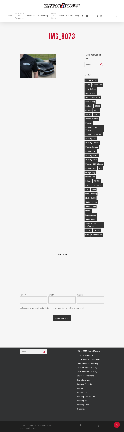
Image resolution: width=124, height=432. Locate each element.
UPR (87, 235)
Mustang (88, 123)
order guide (90, 177)
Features (80, 388)
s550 (94, 189)
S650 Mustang (91, 194)
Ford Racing (90, 102)
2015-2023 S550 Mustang (87, 371)
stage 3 (88, 211)
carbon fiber (97, 85)
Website (80, 295)
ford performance (92, 97)
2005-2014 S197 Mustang (87, 367)
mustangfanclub (91, 147)
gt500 (96, 110)
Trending (96, 230)
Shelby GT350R (91, 202)
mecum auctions (92, 119)
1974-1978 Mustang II (85, 355)
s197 (87, 189)
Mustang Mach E (92, 155)
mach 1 (88, 114)
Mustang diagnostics (93, 134)
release (88, 181)
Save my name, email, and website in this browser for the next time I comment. (53, 308)
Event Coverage (83, 380)
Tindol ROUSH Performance (91, 224)
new (100, 168)
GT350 (97, 106)
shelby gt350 (90, 198)
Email (51, 295)
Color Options (90, 89)
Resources (81, 409)
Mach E (97, 114)
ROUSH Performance (93, 185)
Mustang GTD (90, 151)
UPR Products (96, 235)
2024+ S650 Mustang (85, 376)
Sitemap (33, 428)
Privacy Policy (24, 428)
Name (23, 295)
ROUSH (97, 181)
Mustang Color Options (91, 128)
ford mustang (90, 93)
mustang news (91, 160)
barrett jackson (91, 80)
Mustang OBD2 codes (94, 164)
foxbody (88, 106)
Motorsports (82, 392)
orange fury (90, 172)
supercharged (90, 215)
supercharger (90, 219)
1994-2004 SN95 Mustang (87, 363)
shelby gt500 (90, 206)
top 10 (88, 230)
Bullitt (87, 85)
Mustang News (83, 405)
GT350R (88, 110)
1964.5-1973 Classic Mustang (88, 351)
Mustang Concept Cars (86, 396)
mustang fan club (92, 142)
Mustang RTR (90, 168)
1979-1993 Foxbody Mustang (88, 359)
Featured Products (84, 384)
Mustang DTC (90, 138)
